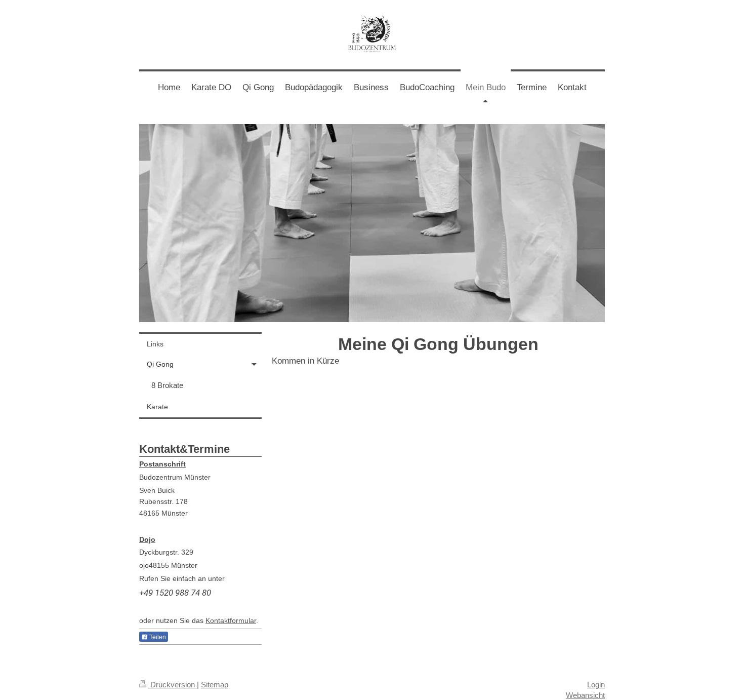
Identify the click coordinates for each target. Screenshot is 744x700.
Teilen (157, 637)
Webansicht (585, 695)
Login (596, 684)
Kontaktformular (230, 620)
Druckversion (172, 684)
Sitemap (214, 684)
